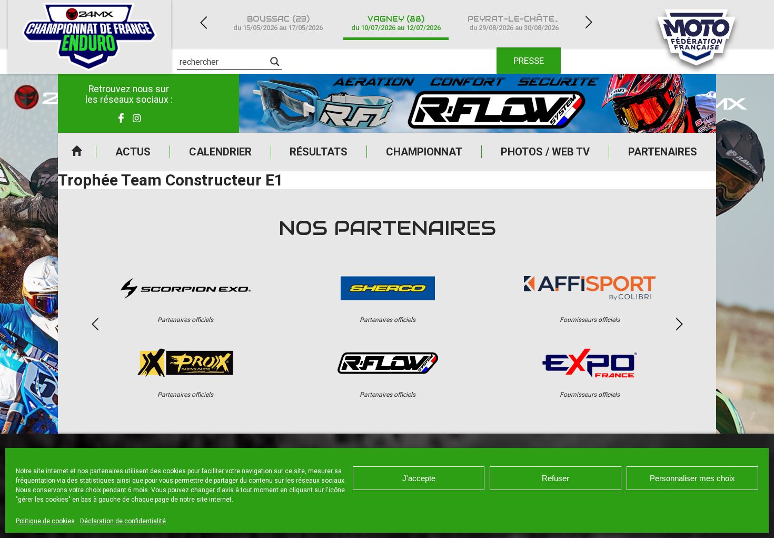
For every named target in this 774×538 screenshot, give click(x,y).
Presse (528, 60)
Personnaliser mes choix (692, 478)
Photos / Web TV (545, 151)
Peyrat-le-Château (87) (520, 23)
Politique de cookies (45, 521)
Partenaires (662, 151)
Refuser (555, 478)
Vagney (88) (396, 23)
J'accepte (418, 478)
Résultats (319, 151)
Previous (203, 22)
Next (588, 22)
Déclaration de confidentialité (123, 521)
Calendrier (220, 151)
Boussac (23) (278, 23)
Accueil (77, 151)
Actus (133, 151)
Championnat (424, 151)
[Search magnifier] (274, 61)
